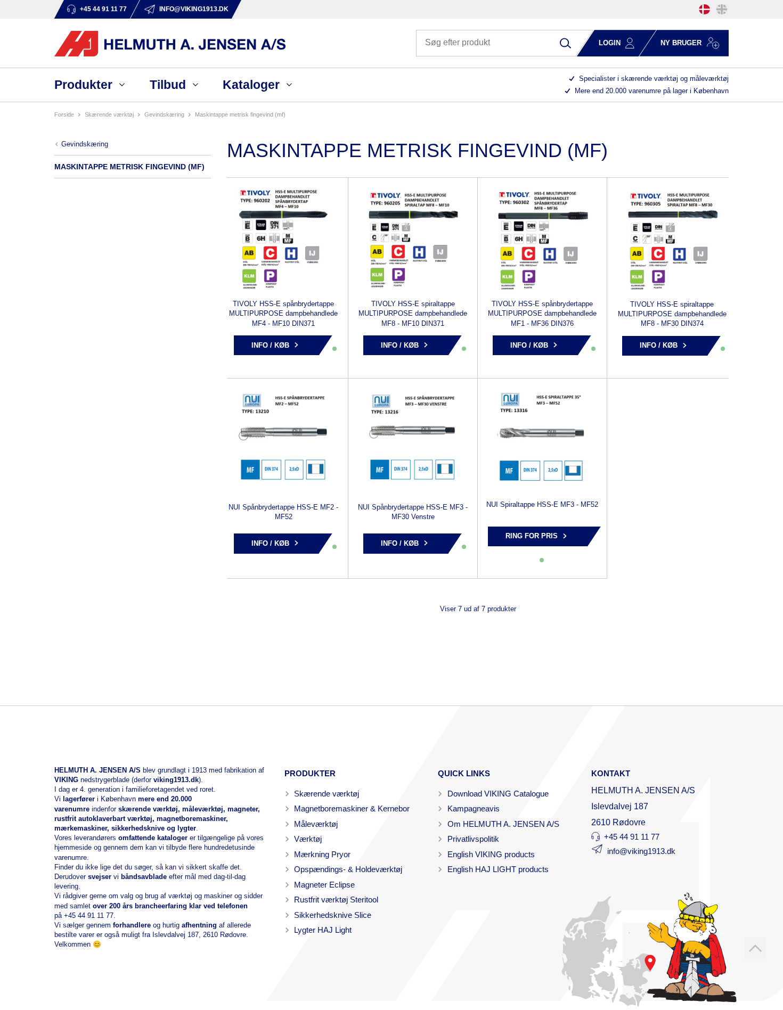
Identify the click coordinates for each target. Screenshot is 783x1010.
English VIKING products (491, 854)
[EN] (722, 9)
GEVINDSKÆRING (164, 114)
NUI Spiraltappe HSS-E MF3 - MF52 (542, 504)
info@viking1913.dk (641, 851)
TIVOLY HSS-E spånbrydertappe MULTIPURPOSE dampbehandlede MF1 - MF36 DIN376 (542, 313)
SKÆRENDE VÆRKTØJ (109, 114)
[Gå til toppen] (755, 948)
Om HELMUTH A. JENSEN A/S (503, 823)
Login (610, 43)
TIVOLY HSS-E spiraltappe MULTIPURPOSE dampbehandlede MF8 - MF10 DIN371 (412, 313)
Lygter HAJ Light (323, 929)
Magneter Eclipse (324, 884)
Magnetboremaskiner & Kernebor (352, 808)
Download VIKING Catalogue (498, 793)
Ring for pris (531, 536)
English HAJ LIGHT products (498, 869)
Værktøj (308, 838)
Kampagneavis (473, 808)
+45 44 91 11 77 (88, 915)
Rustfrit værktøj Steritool (336, 899)
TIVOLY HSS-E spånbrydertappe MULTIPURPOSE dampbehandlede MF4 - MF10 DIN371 (283, 313)
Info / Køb (270, 345)
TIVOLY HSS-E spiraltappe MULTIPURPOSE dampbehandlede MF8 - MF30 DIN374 (672, 313)
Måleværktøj (316, 823)
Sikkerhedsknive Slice (332, 914)
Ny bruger (681, 43)
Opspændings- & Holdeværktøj (348, 869)
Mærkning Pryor (322, 854)
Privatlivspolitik (473, 838)
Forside (64, 114)
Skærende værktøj (326, 793)
